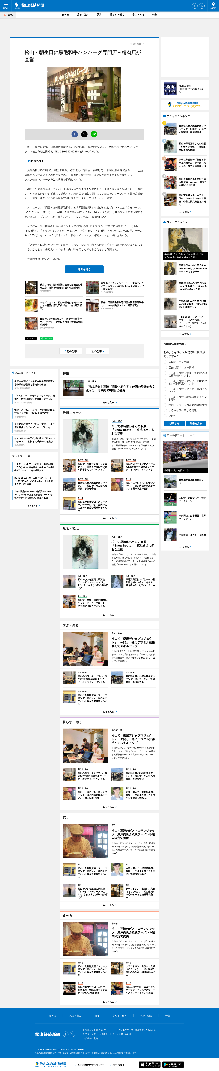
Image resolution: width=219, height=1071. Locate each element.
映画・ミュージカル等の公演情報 (187, 404)
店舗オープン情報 (178, 362)
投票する (174, 423)
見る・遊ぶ (83, 14)
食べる (65, 14)
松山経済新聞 (29, 5)
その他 (172, 415)
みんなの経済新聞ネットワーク (50, 1064)
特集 (154, 14)
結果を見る (196, 423)
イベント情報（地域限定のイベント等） (187, 398)
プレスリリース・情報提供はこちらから (137, 1030)
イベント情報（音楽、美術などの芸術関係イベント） (187, 374)
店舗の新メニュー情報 (181, 367)
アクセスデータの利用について (99, 1034)
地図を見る (84, 269)
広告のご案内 (91, 1038)
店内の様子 (37, 161)
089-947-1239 (69, 151)
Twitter (202, 6)
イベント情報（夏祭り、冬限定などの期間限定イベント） (187, 382)
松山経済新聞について (95, 1030)
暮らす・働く (117, 14)
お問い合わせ (125, 1034)
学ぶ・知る (138, 14)
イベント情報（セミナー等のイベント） (187, 390)
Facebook (195, 6)
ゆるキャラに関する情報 (182, 410)
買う (99, 14)
